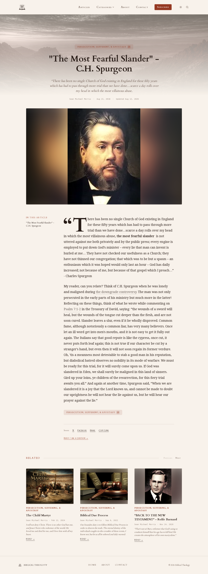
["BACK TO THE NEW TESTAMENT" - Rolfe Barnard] (158, 486)
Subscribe (163, 7)
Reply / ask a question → (76, 438)
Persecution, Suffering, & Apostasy (43, 509)
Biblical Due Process (94, 515)
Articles (84, 7)
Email (92, 430)
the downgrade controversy (116, 292)
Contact (142, 7)
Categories (104, 7)
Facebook (82, 430)
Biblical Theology (182, 565)
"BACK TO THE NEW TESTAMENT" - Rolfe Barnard (155, 517)
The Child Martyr (38, 515)
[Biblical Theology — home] (22, 7)
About (125, 7)
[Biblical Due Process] (104, 486)
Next (178, 458)
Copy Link (104, 430)
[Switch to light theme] (180, 7)
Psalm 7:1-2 (72, 309)
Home (92, 564)
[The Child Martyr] (50, 486)
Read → (30, 539)
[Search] (187, 7)
